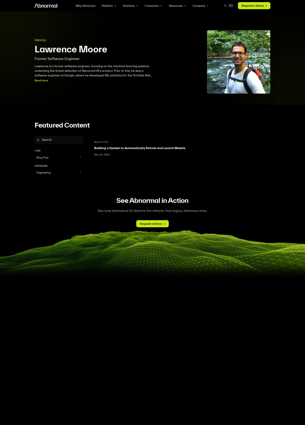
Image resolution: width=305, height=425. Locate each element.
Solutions (129, 5)
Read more (41, 80)
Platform (107, 5)
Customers (152, 5)
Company (199, 5)
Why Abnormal (85, 5)
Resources (176, 5)
